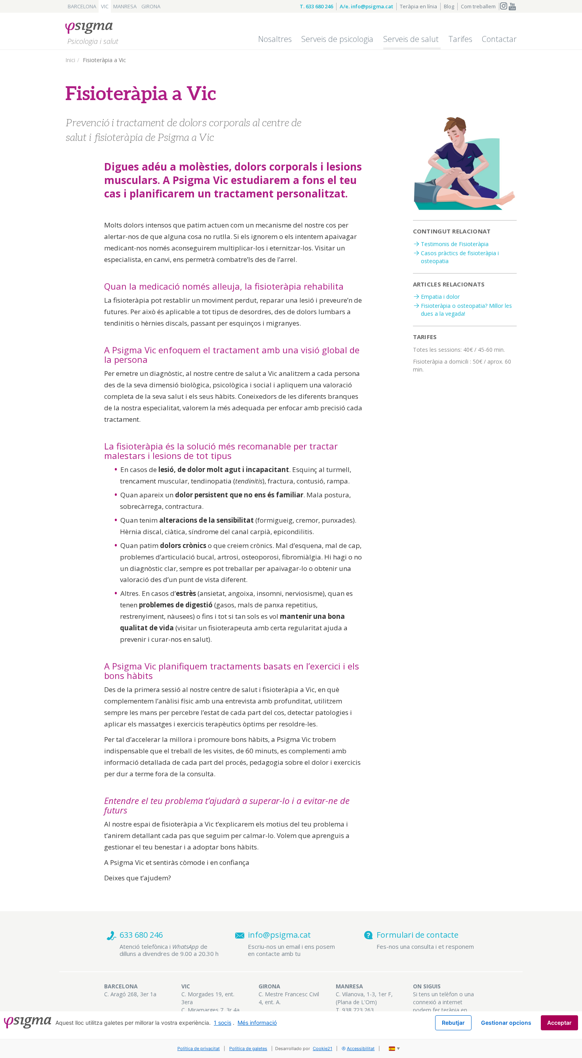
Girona (150, 6)
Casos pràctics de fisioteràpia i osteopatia (460, 257)
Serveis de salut (411, 39)
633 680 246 (141, 934)
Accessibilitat (361, 1048)
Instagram (503, 6)
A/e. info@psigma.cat (366, 6)
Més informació (257, 1022)
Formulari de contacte (417, 934)
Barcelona (82, 6)
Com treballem (478, 6)
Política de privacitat (198, 1048)
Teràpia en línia (418, 6)
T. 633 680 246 (316, 6)
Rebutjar (453, 1022)
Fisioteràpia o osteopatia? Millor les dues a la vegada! (466, 309)
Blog (449, 6)
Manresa (125, 6)
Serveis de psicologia (337, 39)
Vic (104, 6)
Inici (70, 60)
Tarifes (460, 39)
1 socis (222, 1022)
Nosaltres (275, 39)
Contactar (499, 39)
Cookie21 (322, 1048)
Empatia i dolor (440, 296)
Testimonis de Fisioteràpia (455, 244)
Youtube (512, 6)
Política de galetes (248, 1048)
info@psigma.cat (279, 934)
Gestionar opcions (506, 1022)
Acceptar (559, 1022)
